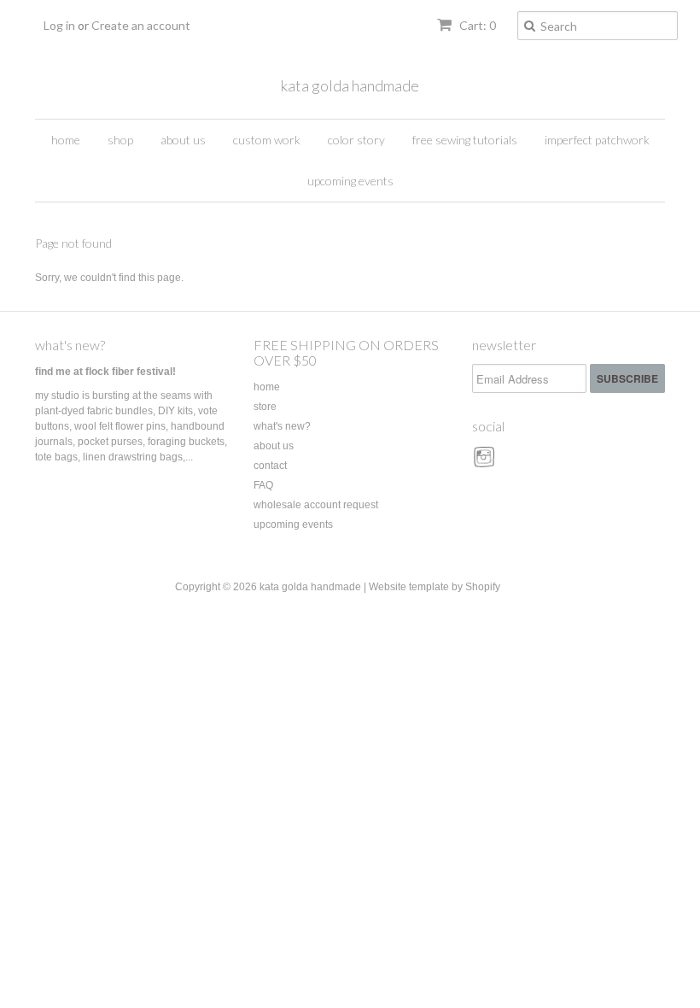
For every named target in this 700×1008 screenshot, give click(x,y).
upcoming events (350, 180)
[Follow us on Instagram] (486, 463)
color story (356, 139)
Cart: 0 (476, 25)
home (65, 139)
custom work (266, 139)
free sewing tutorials (464, 139)
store (265, 407)
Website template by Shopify (434, 587)
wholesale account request (316, 505)
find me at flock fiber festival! (105, 372)
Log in (59, 25)
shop (120, 139)
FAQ (263, 485)
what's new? (70, 345)
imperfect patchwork (597, 139)
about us (183, 139)
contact (270, 466)
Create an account (140, 25)
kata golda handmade (350, 85)
